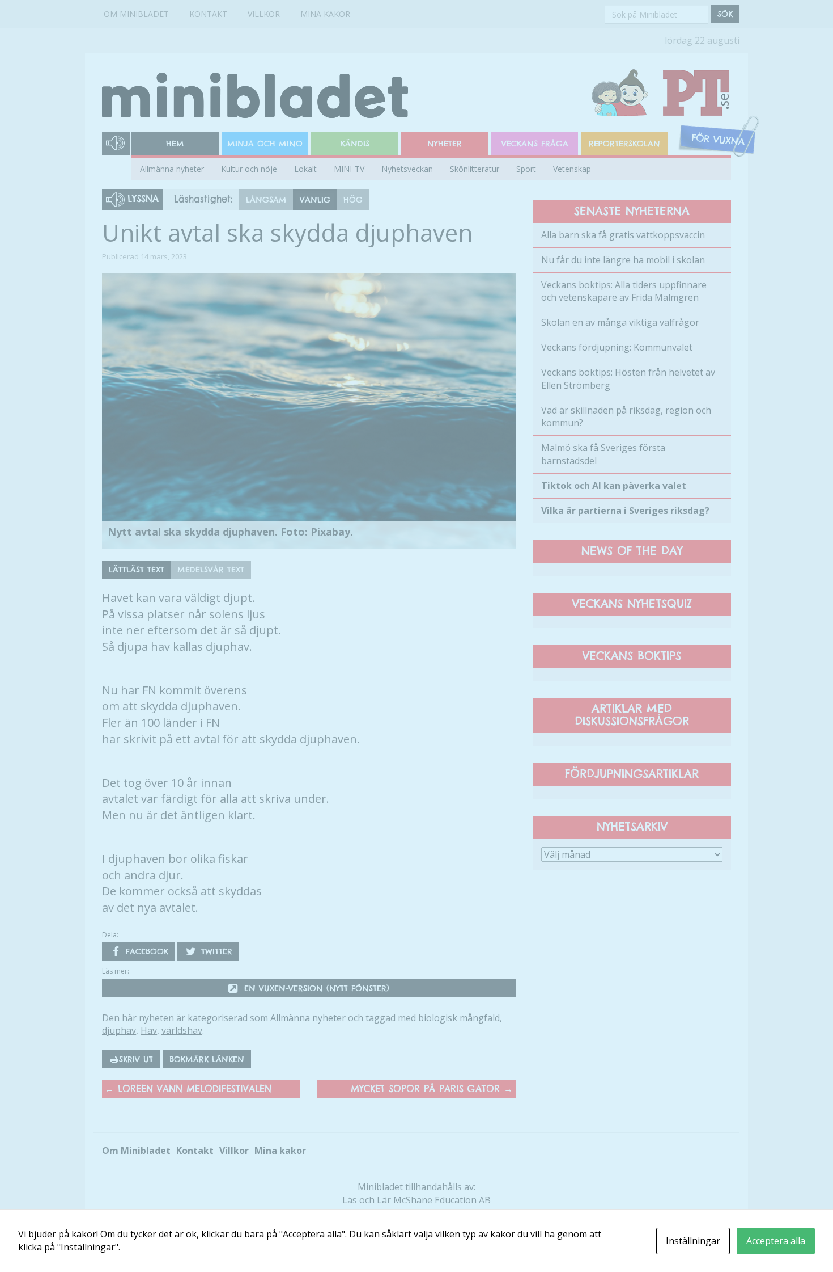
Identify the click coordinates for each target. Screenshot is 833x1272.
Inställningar (693, 1241)
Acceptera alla (775, 1241)
